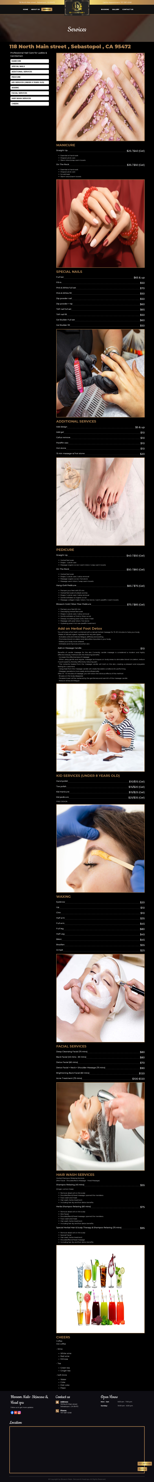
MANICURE (16, 61)
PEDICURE (16, 77)
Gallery (115, 9)
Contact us (127, 9)
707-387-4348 (65, 1413)
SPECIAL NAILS (18, 66)
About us (35, 9)
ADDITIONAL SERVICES (22, 72)
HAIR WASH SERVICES (21, 98)
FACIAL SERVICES (19, 93)
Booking (105, 9)
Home (25, 9)
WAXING (15, 88)
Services (47, 9)
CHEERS (15, 104)
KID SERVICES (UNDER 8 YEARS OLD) (28, 82)
